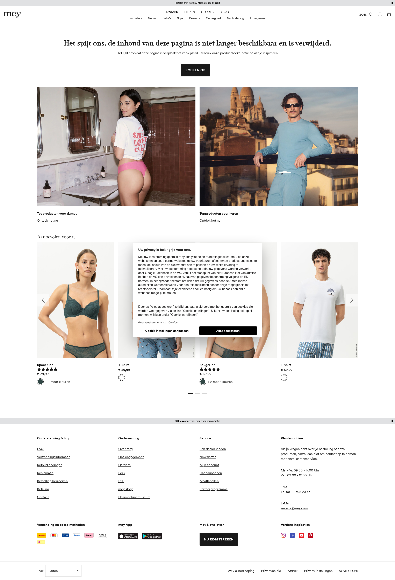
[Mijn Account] (379, 14)
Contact (43, 497)
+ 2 (57, 382)
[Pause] (391, 2)
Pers (121, 473)
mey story (125, 489)
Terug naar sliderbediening (56, 389)
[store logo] (12, 15)
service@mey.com (294, 508)
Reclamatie (45, 473)
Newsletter (208, 457)
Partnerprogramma (214, 489)
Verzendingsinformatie (53, 457)
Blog (224, 12)
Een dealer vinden (213, 449)
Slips (180, 18)
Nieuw (152, 18)
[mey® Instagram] (283, 535)
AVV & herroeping (241, 571)
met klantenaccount (191, 420)
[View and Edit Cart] (388, 14)
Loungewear (258, 18)
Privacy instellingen (318, 571)
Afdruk (292, 571)
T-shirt (286, 365)
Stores (207, 12)
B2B (121, 481)
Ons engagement (131, 457)
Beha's (167, 18)
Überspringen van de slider (47, 236)
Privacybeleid (271, 571)
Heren (189, 12)
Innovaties (135, 18)
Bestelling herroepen (52, 481)
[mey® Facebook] (292, 535)
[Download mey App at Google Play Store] (152, 536)
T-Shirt (123, 365)
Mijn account (209, 465)
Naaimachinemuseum (134, 497)
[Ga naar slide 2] (197, 393)
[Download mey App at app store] (128, 536)
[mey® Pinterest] (310, 535)
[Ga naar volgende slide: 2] (352, 300)
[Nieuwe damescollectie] (116, 146)
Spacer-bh (45, 365)
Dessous (194, 18)
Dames (172, 12)
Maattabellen (209, 481)
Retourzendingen (49, 465)
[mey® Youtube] (301, 535)
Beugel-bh (207, 365)
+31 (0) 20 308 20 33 (295, 492)
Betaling (43, 489)
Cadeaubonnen (211, 473)
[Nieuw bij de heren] (279, 146)
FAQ (40, 449)
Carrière (124, 465)
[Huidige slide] (190, 393)
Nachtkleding (235, 18)
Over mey (125, 449)
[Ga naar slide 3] (204, 393)
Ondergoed (213, 18)
